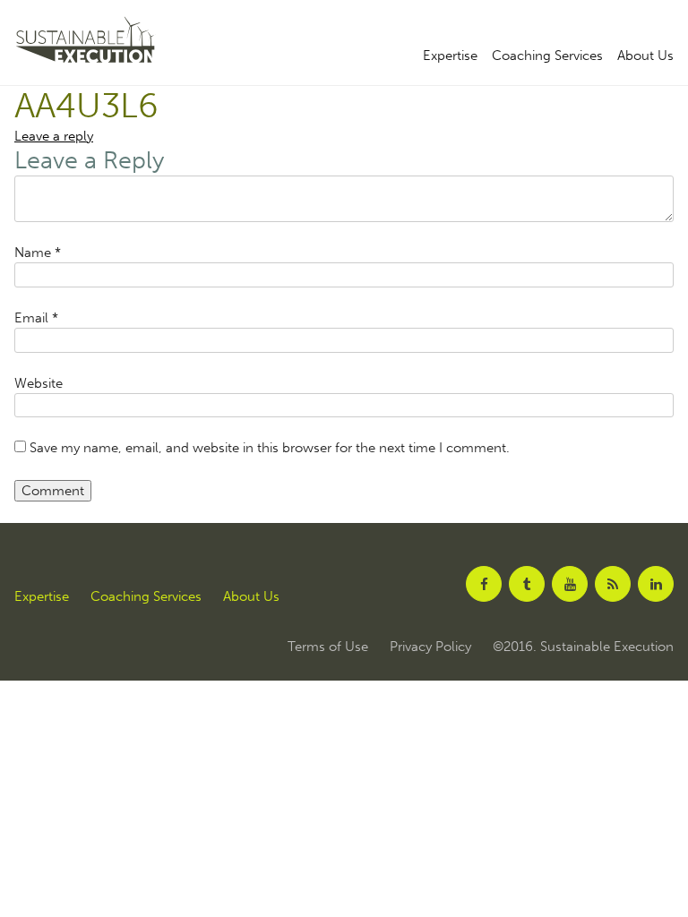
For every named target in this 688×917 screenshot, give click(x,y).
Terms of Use (328, 647)
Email (36, 318)
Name (37, 252)
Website (38, 383)
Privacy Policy (430, 647)
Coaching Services (547, 56)
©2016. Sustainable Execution (583, 647)
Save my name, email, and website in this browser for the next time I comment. (270, 448)
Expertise (450, 56)
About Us (645, 56)
